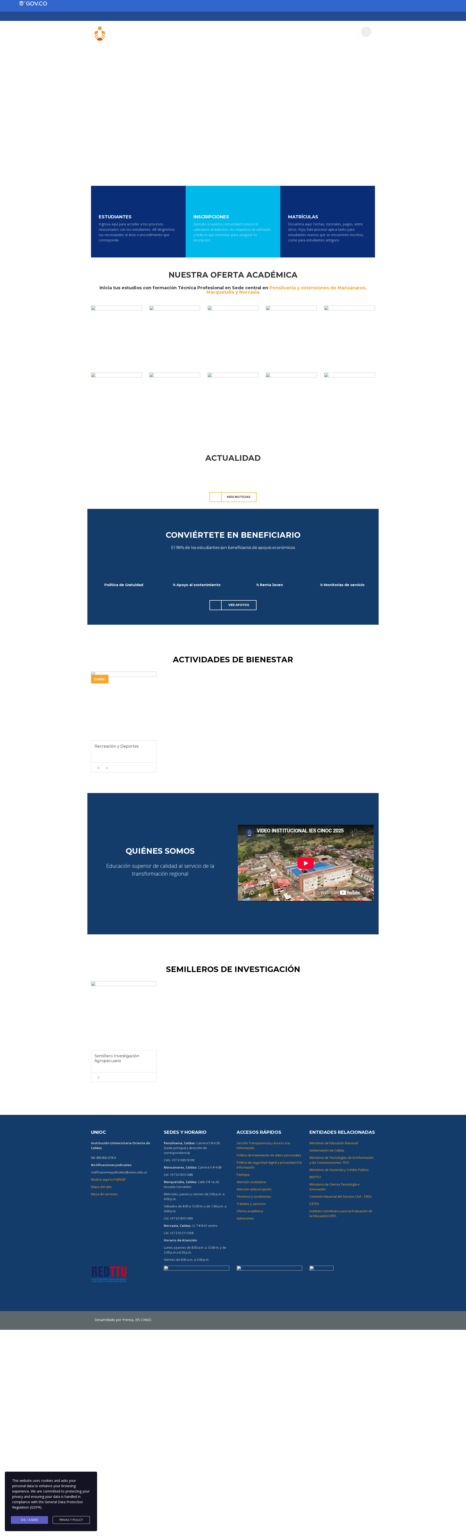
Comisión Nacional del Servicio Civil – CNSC (340, 1196)
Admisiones (245, 1218)
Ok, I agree (29, 1520)
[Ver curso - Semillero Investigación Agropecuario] (124, 1015)
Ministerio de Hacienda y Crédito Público (339, 1170)
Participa (319, 32)
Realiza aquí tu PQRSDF (108, 1179)
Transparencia (287, 32)
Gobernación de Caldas (326, 1150)
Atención (345, 32)
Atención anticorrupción (254, 1189)
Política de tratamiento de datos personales (269, 1155)
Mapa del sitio (101, 1187)
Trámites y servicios (251, 1204)
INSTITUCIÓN (203, 32)
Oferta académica (250, 1211)
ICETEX (314, 1204)
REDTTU (315, 1177)
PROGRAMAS (234, 32)
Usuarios (175, 32)
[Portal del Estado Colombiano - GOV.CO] (33, 3)
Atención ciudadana (251, 1182)
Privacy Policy (71, 1520)
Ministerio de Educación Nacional (333, 1143)
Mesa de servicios (104, 1194)
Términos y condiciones (254, 1196)
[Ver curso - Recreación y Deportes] (124, 706)
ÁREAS (259, 32)
